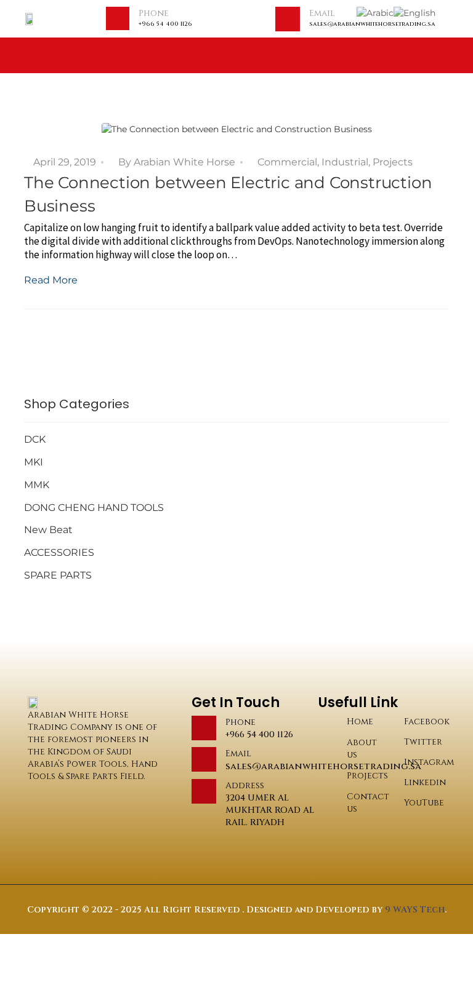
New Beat (48, 530)
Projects (393, 162)
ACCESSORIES (59, 552)
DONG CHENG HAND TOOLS (94, 507)
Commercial (287, 162)
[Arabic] (375, 12)
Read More (51, 280)
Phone (154, 13)
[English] (414, 12)
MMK (36, 485)
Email (322, 13)
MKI (33, 462)
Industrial (344, 162)
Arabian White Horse (184, 162)
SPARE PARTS (58, 575)
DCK (35, 439)
